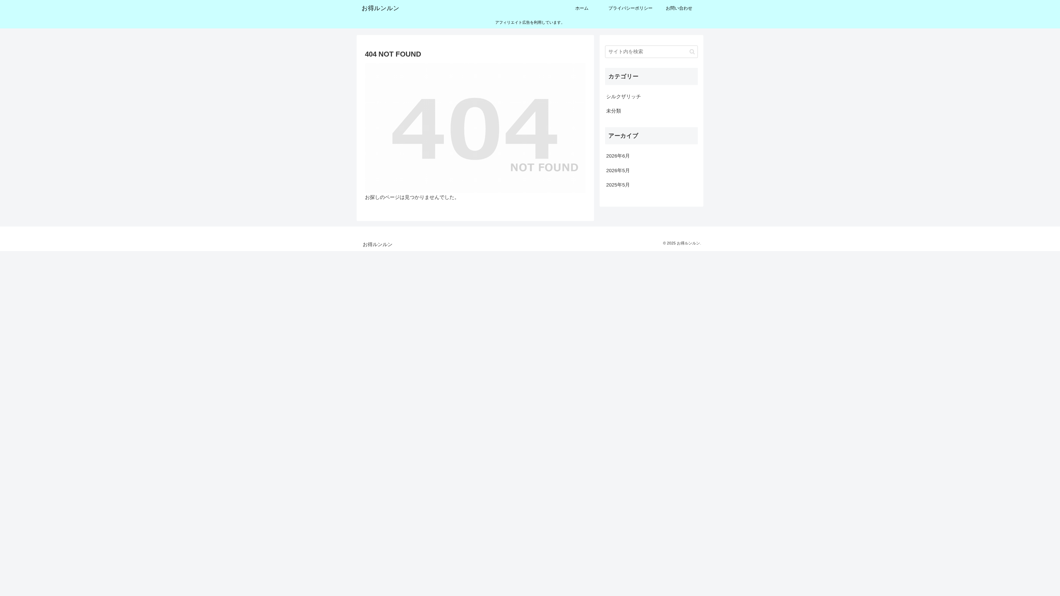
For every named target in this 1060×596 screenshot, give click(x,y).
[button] (692, 52)
